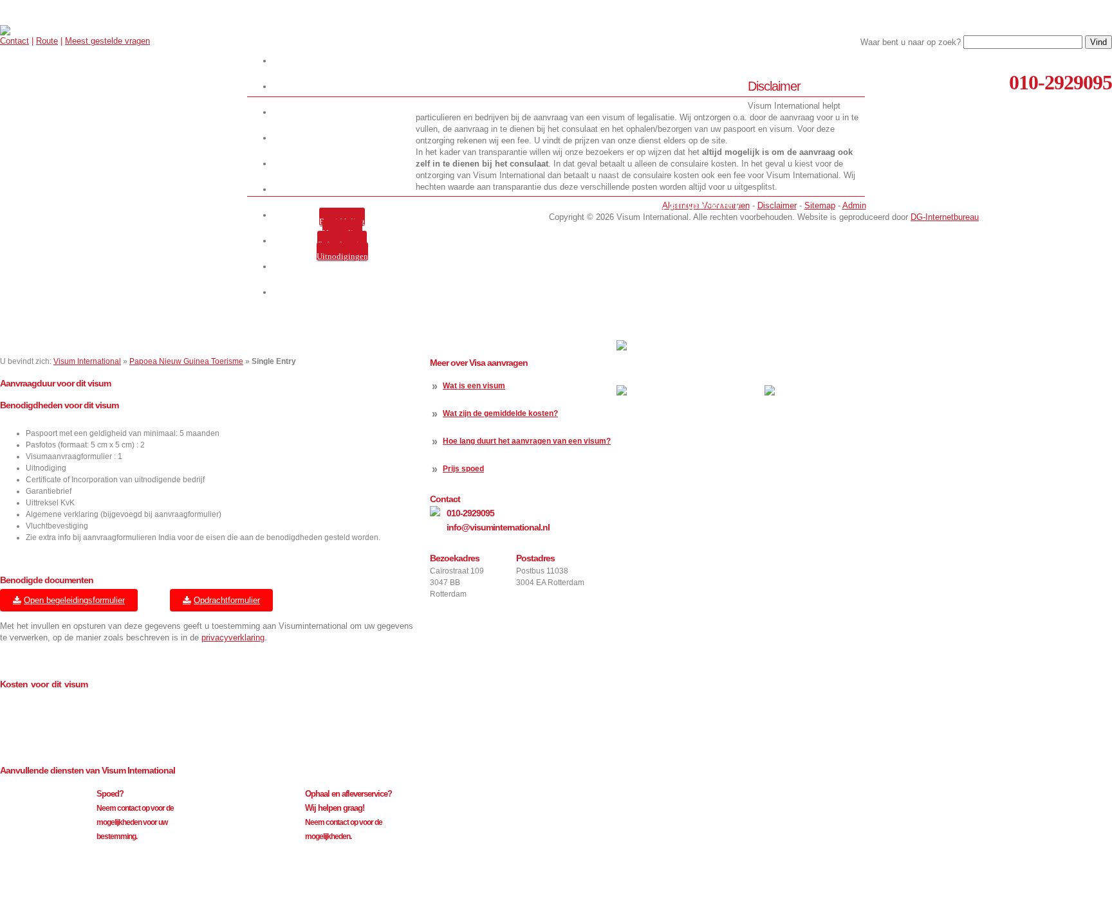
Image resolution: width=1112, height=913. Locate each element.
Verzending (342, 233)
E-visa (344, 163)
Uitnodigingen (342, 256)
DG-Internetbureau (945, 217)
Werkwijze (344, 86)
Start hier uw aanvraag (344, 61)
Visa (344, 138)
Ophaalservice (342, 244)
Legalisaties (345, 189)
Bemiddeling (342, 221)
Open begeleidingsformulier (74, 600)
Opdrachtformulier (227, 600)
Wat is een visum (474, 385)
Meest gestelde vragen (107, 41)
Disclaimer (777, 205)
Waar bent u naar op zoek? (910, 42)
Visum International (87, 361)
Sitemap (819, 205)
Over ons (344, 112)
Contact (14, 41)
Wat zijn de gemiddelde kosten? (500, 413)
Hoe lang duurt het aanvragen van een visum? (527, 441)
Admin (854, 205)
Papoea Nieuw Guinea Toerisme (186, 361)
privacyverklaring (232, 637)
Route (47, 41)
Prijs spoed (463, 468)
